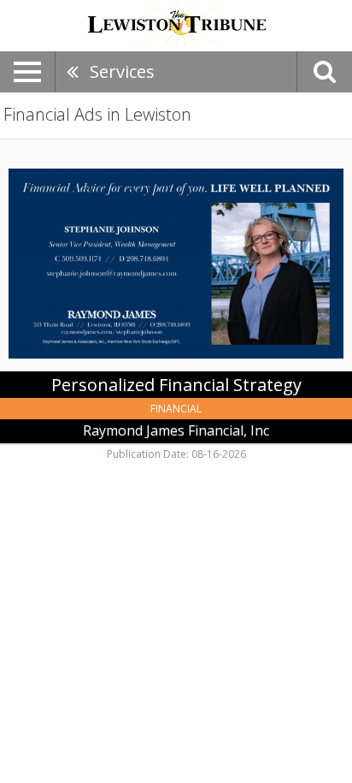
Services (122, 71)
